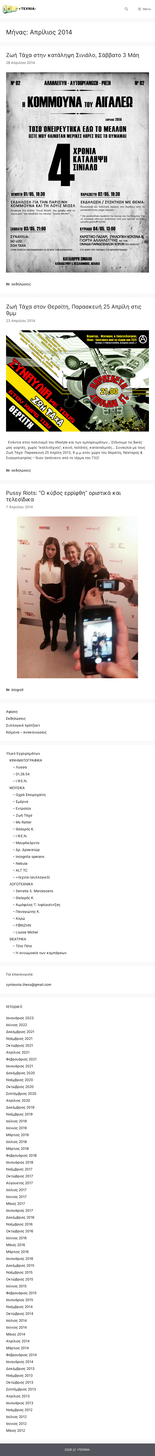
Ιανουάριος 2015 (19, 1300)
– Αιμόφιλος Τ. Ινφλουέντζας (36, 905)
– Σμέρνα (20, 802)
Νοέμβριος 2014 (19, 1307)
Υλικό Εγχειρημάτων (23, 753)
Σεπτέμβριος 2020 (21, 1094)
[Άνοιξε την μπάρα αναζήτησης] (126, 9)
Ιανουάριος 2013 (19, 1403)
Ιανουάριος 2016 (19, 1259)
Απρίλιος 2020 (18, 1100)
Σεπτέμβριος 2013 (21, 1389)
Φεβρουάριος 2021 (21, 1059)
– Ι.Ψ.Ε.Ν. (20, 781)
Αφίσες (12, 712)
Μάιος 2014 (15, 1334)
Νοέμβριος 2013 (19, 1375)
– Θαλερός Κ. (23, 829)
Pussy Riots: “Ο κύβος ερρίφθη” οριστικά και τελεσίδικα (63, 496)
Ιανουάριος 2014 (19, 1362)
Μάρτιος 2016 (17, 1252)
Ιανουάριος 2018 (19, 1162)
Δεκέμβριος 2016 (20, 1217)
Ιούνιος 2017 (16, 1197)
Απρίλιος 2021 (17, 1052)
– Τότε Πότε (22, 946)
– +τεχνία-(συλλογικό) (31, 877)
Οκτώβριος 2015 (19, 1279)
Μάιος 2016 (15, 1245)
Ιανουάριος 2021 (19, 1066)
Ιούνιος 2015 (16, 1286)
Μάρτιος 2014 (17, 1348)
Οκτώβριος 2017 (19, 1176)
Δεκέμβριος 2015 (20, 1265)
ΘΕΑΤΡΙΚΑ (17, 939)
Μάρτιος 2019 (17, 1135)
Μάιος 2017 (15, 1204)
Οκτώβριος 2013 (19, 1382)
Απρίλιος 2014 (18, 1341)
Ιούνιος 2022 (16, 1025)
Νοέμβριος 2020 (19, 1080)
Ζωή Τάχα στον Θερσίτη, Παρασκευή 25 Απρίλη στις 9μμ (73, 309)
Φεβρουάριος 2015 (21, 1293)
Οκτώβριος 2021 (19, 1045)
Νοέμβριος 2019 (19, 1114)
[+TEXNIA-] (19, 9)
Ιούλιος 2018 (16, 1142)
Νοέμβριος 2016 (19, 1224)
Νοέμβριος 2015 (19, 1272)
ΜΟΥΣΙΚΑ (17, 788)
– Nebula (20, 863)
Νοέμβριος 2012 (19, 1410)
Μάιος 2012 (15, 1430)
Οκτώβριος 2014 (19, 1314)
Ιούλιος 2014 (16, 1320)
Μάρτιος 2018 (17, 1149)
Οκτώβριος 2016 (19, 1231)
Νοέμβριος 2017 (19, 1169)
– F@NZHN (22, 925)
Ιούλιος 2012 (16, 1417)
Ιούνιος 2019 (16, 1128)
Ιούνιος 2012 (16, 1424)
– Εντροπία (22, 808)
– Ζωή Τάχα (22, 815)
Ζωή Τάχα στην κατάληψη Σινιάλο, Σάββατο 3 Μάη (72, 55)
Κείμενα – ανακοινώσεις (26, 732)
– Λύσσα (20, 767)
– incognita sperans (28, 857)
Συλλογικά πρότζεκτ (23, 725)
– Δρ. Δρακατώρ (26, 850)
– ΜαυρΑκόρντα (26, 843)
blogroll (17, 690)
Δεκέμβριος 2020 (20, 1073)
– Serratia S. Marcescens (33, 891)
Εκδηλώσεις (16, 718)
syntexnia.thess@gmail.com (28, 985)
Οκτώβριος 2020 (20, 1087)
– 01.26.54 (21, 774)
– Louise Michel (25, 932)
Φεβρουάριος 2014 (21, 1355)
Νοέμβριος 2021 (19, 1039)
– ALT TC (20, 870)
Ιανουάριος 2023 (20, 1018)
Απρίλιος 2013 (18, 1396)
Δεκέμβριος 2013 (20, 1369)
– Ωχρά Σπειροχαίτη (29, 795)
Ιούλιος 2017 (16, 1190)
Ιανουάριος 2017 (19, 1210)
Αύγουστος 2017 (19, 1183)
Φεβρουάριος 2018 (21, 1155)
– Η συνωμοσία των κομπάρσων (40, 953)
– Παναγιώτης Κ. (26, 912)
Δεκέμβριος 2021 (20, 1032)
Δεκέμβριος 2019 (20, 1107)
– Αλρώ (19, 918)
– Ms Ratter (22, 822)
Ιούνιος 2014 (16, 1327)
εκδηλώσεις (21, 284)
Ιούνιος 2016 (16, 1238)
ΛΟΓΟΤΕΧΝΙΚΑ (21, 884)
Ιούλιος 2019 (16, 1121)
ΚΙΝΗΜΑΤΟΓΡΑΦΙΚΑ (25, 760)
